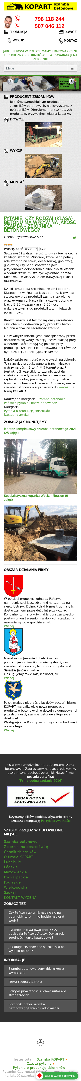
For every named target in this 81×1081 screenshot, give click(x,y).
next (71, 84)
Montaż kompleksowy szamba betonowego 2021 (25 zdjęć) (40, 430)
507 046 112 (49, 26)
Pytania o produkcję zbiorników (27, 410)
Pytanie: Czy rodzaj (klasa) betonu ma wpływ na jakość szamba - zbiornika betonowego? (40, 224)
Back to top (40, 1042)
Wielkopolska (16, 887)
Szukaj (10, 892)
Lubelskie (12, 862)
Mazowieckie (15, 872)
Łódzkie (11, 867)
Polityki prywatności (55, 820)
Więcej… (10, 626)
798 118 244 (49, 19)
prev (10, 84)
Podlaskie (12, 882)
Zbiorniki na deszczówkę (26, 846)
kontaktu (66, 387)
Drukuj (75, 237)
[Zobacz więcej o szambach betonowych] (43, 134)
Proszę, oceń (13, 248)
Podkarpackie (16, 877)
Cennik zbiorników (20, 852)
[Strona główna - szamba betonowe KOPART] (40, 6)
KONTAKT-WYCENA (20, 897)
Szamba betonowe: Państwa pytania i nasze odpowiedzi (35, 401)
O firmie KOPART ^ (20, 857)
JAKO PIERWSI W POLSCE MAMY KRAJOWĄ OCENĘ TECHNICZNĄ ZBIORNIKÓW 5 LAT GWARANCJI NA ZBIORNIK (40, 55)
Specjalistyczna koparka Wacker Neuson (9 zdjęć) (36, 497)
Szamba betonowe (20, 841)
